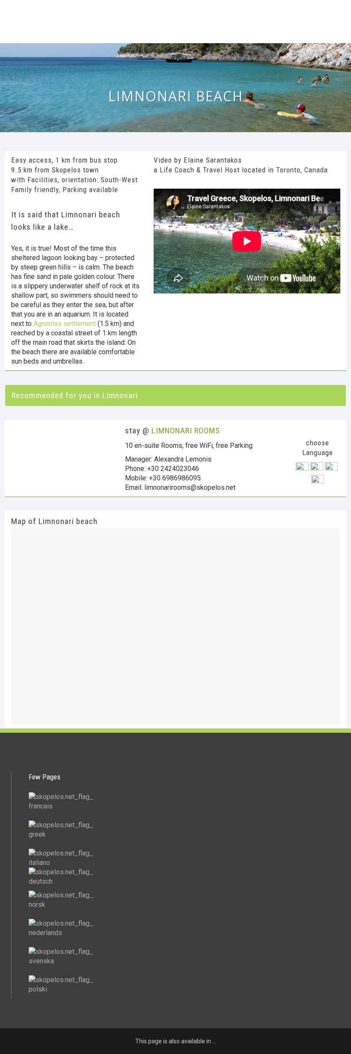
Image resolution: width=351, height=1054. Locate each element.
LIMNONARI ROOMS (186, 430)
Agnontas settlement (64, 324)
